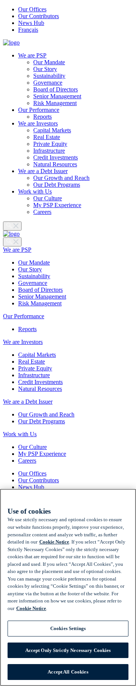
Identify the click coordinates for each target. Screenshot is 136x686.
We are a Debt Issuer (43, 171)
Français (28, 29)
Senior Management (57, 96)
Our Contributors (38, 16)
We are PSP (32, 55)
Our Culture (47, 198)
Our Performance (38, 110)
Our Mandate (49, 62)
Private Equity (50, 144)
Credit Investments (55, 157)
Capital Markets (52, 130)
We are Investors (38, 123)
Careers (42, 212)
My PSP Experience (57, 205)
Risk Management (55, 103)
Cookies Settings (68, 628)
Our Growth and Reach (61, 178)
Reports (42, 116)
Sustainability (49, 76)
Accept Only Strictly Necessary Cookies (68, 650)
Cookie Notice (54, 542)
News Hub (31, 23)
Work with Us (35, 191)
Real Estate (46, 137)
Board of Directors (55, 89)
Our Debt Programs (56, 184)
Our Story (45, 69)
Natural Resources (55, 164)
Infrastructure (49, 150)
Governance (47, 82)
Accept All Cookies (68, 672)
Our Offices (32, 9)
